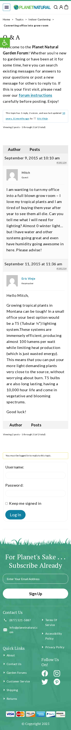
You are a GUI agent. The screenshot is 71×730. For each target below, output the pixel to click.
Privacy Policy (55, 647)
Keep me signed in (25, 503)
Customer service (18, 681)
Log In (15, 514)
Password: (14, 485)
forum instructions (35, 95)
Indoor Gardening (39, 19)
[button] (6, 7)
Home (6, 19)
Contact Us (14, 664)
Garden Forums (17, 672)
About (11, 655)
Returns (12, 698)
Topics (19, 19)
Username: (14, 467)
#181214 (61, 268)
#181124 (61, 162)
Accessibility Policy (53, 636)
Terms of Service (51, 622)
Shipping (12, 690)
